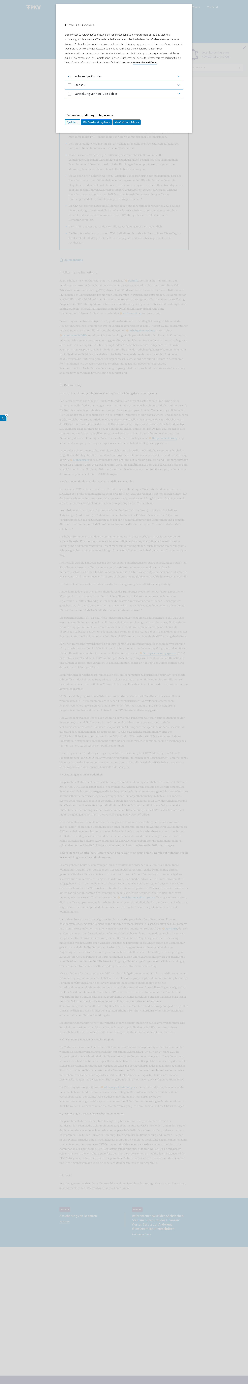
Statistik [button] (79, 85)
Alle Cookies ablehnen (126, 122)
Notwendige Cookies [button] (87, 76)
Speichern (72, 122)
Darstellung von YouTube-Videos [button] (96, 93)
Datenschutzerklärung (145, 62)
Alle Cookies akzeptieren (96, 122)
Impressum (106, 115)
